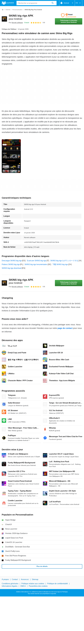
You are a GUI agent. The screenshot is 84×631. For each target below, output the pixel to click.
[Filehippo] (8, 3)
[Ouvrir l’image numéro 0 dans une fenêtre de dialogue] (11, 156)
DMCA (23, 586)
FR (77, 3)
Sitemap (35, 579)
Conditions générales (10, 583)
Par (16, 22)
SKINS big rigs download (11, 268)
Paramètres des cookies (38, 586)
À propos (5, 579)
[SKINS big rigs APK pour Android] (4, 19)
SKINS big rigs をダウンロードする (64, 261)
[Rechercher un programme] (52, 3)
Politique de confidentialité (57, 583)
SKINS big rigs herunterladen (35, 264)
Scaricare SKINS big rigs (36, 261)
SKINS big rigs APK (21, 281)
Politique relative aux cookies (32, 583)
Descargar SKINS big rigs (12, 261)
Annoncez (25, 579)
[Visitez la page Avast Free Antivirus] (68, 15)
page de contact (65, 328)
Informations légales (9, 586)
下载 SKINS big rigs (60, 264)
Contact (15, 579)
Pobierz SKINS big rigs (11, 264)
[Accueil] (3, 10)
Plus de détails (42, 566)
